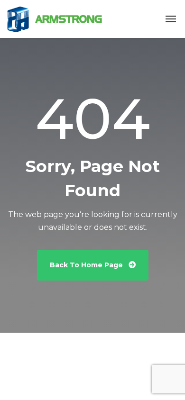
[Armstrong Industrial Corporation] (54, 19)
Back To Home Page (87, 265)
